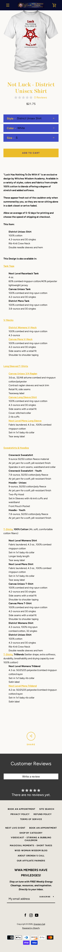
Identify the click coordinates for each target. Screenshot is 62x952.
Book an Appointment (21, 809)
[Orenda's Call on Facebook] (25, 915)
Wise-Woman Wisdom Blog (31, 850)
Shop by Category (31, 833)
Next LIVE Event (15, 828)
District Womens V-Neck (23, 327)
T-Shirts (8, 529)
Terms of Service (31, 819)
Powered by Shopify (31, 928)
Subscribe (44, 897)
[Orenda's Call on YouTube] (36, 915)
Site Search (46, 809)
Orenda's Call (39, 924)
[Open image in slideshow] (31, 41)
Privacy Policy (20, 814)
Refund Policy (43, 814)
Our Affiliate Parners (31, 860)
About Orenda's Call (31, 855)
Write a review (31, 776)
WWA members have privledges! (31, 872)
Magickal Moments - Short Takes (31, 845)
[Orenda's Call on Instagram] (31, 915)
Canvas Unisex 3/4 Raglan (23, 373)
